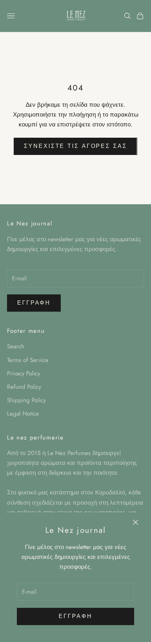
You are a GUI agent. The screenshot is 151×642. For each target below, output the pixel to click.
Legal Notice (23, 413)
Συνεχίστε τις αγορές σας (75, 146)
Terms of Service (27, 360)
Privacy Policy (23, 373)
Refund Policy (24, 386)
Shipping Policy (26, 400)
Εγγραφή (75, 616)
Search (15, 346)
